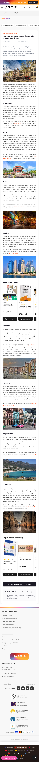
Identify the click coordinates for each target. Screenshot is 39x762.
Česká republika (21, 747)
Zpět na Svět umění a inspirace (20, 584)
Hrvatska (30, 750)
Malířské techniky (21, 25)
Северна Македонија (27, 756)
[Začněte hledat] (25, 8)
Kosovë (19, 759)
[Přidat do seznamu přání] (14, 287)
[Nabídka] (2, 7)
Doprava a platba (7, 615)
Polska (32, 747)
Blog (3, 649)
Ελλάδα (28, 753)
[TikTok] (32, 688)
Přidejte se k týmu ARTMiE (10, 643)
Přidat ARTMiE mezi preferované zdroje (19, 592)
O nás (4, 637)
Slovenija (12, 753)
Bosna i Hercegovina (12, 756)
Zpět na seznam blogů (11, 13)
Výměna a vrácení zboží (9, 618)
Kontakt (4, 646)
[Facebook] (18, 688)
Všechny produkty (8, 25)
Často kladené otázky (8, 621)
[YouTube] (27, 688)
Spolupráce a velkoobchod (10, 640)
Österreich (9, 750)
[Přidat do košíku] (10, 319)
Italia (20, 753)
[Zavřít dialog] (37, 744)
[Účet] (29, 8)
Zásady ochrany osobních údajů (11, 627)
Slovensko (9, 747)
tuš (28, 346)
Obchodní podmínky (8, 624)
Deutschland (20, 750)
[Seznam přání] (33, 7)
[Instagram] (23, 688)
